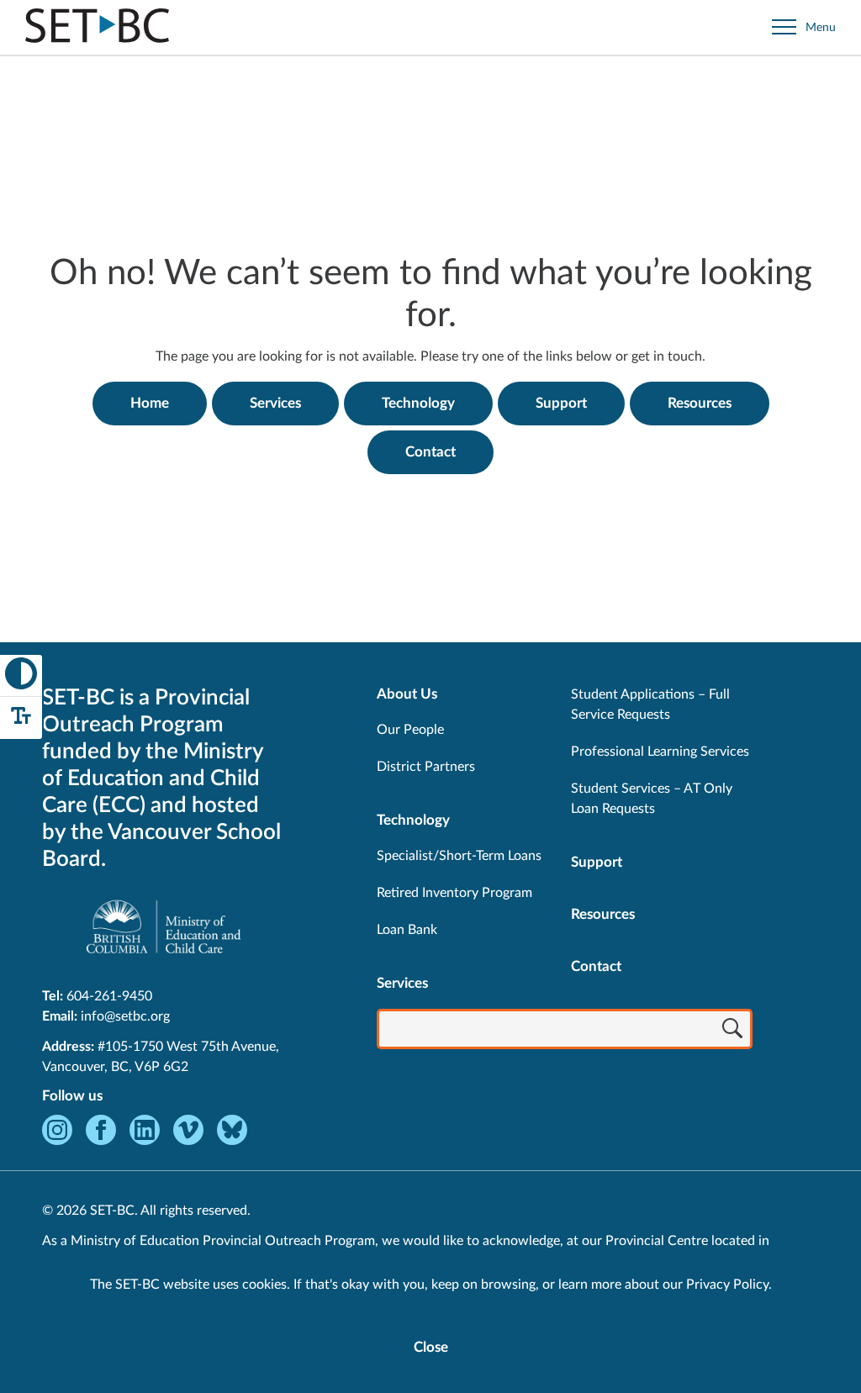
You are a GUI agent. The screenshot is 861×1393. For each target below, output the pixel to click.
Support (561, 403)
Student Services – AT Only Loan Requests (651, 798)
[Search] (732, 1031)
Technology (418, 403)
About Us (407, 694)
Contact (430, 452)
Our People (410, 729)
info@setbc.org (125, 1016)
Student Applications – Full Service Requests (650, 704)
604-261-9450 (109, 996)
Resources (700, 403)
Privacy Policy (727, 1284)
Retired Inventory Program (454, 893)
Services (275, 403)
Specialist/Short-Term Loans (459, 856)
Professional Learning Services (660, 751)
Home (149, 403)
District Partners (426, 766)
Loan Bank (407, 930)
